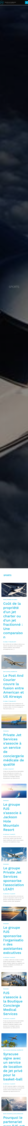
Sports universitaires (8, 1113)
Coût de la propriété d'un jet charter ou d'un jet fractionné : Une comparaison (13, 620)
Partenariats (6, 731)
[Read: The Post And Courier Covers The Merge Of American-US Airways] (14, 661)
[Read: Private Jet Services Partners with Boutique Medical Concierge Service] (14, 721)
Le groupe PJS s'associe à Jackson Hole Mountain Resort (12, 817)
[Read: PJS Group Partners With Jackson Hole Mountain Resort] (14, 790)
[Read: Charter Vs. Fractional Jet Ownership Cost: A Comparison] (14, 589)
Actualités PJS (13, 671)
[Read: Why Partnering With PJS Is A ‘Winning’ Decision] (14, 1103)
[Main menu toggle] (26, 2)
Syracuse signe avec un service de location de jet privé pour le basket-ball (12, 1066)
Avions (4, 599)
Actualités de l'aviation (12, 599)
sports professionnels (18, 1113)
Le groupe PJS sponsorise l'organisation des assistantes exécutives (13, 940)
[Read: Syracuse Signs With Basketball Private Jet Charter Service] (14, 1040)
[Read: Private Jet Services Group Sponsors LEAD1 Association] (14, 854)
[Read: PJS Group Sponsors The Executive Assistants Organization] (14, 913)
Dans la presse (6, 671)
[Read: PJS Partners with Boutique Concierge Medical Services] (14, 979)
